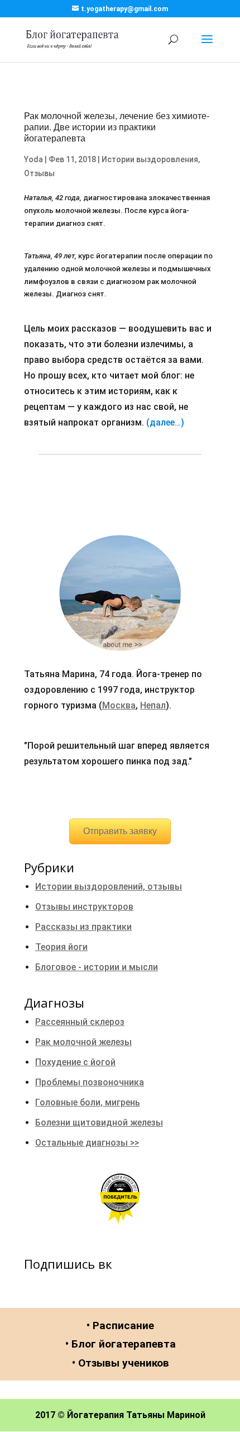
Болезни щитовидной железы (99, 1122)
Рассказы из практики (83, 926)
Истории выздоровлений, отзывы (108, 886)
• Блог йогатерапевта (120, 1344)
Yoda (33, 159)
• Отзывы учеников (120, 1363)
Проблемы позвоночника (89, 1082)
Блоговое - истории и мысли (96, 967)
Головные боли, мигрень (87, 1102)
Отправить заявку (120, 831)
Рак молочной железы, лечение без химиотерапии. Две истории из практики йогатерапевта (116, 126)
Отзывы (39, 173)
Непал (153, 705)
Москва (119, 705)
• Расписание (120, 1325)
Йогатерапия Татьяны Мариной (136, 1415)
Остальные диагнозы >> (87, 1142)
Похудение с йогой (75, 1062)
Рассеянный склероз (79, 1022)
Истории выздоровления (150, 159)
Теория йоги (61, 947)
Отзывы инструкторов (84, 906)
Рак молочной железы (83, 1042)
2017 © (50, 1415)
